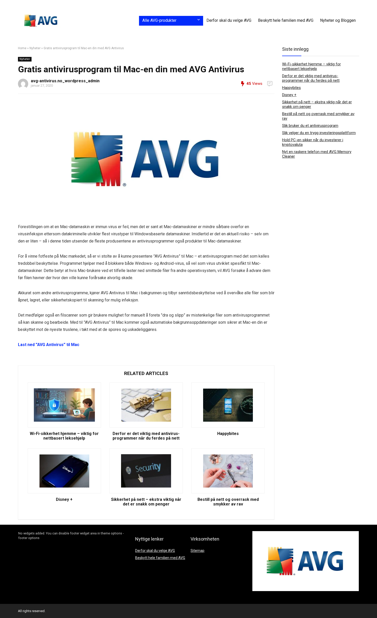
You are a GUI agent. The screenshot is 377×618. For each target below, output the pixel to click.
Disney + (64, 499)
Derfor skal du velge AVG (228, 20)
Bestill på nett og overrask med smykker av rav (228, 501)
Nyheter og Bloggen (338, 20)
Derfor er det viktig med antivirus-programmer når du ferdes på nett (146, 436)
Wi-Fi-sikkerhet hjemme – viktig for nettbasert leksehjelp (64, 436)
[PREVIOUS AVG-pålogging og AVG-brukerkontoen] (5, 605)
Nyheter (35, 48)
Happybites (228, 433)
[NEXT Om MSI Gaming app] (372, 605)
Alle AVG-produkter (159, 20)
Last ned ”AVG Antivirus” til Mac (48, 344)
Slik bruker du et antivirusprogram (310, 125)
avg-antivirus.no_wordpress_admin (65, 80)
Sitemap (197, 551)
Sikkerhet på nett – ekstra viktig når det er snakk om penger (146, 501)
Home (22, 48)
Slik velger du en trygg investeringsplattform (319, 132)
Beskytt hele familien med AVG (285, 20)
